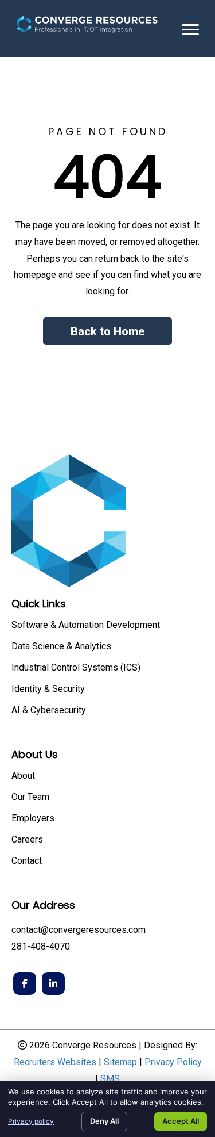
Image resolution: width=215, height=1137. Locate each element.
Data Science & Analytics (61, 647)
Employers (32, 819)
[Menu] (190, 30)
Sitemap (120, 1061)
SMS (110, 1078)
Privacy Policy (173, 1061)
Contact (26, 861)
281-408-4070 (40, 946)
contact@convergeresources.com (78, 929)
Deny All (104, 1120)
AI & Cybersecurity (48, 710)
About (23, 776)
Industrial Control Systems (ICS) (75, 668)
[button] (107, 331)
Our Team (30, 797)
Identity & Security (48, 689)
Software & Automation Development (85, 625)
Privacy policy (31, 1121)
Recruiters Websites (55, 1061)
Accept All (180, 1120)
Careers (27, 840)
